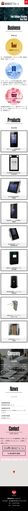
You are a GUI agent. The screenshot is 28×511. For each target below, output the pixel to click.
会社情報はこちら (14, 378)
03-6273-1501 (14, 453)
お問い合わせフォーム (15, 448)
